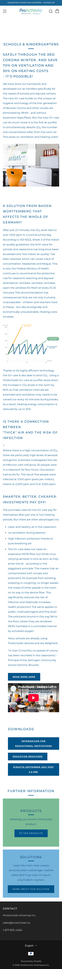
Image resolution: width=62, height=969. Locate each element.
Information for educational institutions (33, 743)
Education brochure (28, 756)
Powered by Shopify (31, 961)
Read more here (24, 677)
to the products (31, 833)
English (29, 945)
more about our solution (31, 889)
